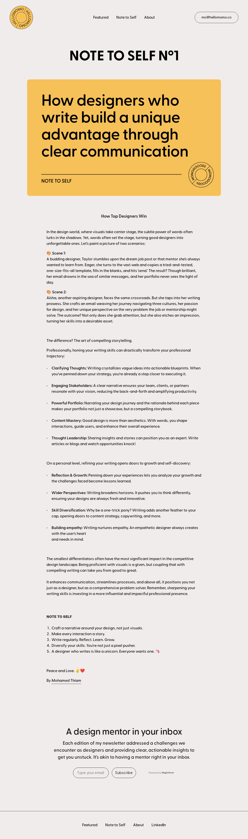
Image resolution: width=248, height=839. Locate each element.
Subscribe (124, 773)
